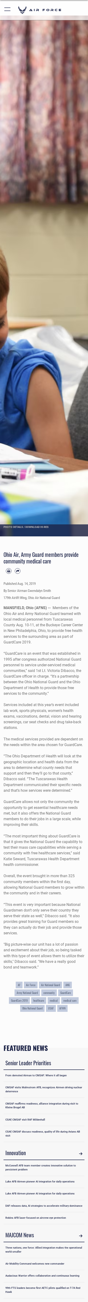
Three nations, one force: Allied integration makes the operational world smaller (43, 1249)
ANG (67, 985)
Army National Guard (27, 993)
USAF (51, 1008)
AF (19, 985)
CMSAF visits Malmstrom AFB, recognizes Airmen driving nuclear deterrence (43, 1089)
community (49, 993)
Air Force (30, 985)
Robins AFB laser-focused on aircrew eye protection (35, 1217)
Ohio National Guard (32, 1008)
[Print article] (8, 571)
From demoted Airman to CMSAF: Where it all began (36, 1075)
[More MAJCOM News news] (80, 1235)
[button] (7, 10)
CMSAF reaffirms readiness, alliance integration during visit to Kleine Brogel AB (41, 1105)
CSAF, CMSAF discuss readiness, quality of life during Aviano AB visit (42, 1133)
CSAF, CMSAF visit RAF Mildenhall (25, 1119)
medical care (70, 1000)
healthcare (38, 1000)
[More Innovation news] (80, 1153)
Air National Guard (50, 985)
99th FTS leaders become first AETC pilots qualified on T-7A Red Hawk (42, 1290)
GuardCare (65, 993)
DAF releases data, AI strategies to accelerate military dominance (43, 1205)
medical (54, 1000)
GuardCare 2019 (19, 1000)
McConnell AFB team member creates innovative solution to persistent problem (40, 1167)
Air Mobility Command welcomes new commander (34, 1263)
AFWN (62, 1008)
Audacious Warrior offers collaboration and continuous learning (42, 1275)
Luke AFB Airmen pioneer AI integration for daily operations (40, 1181)
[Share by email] (17, 571)
